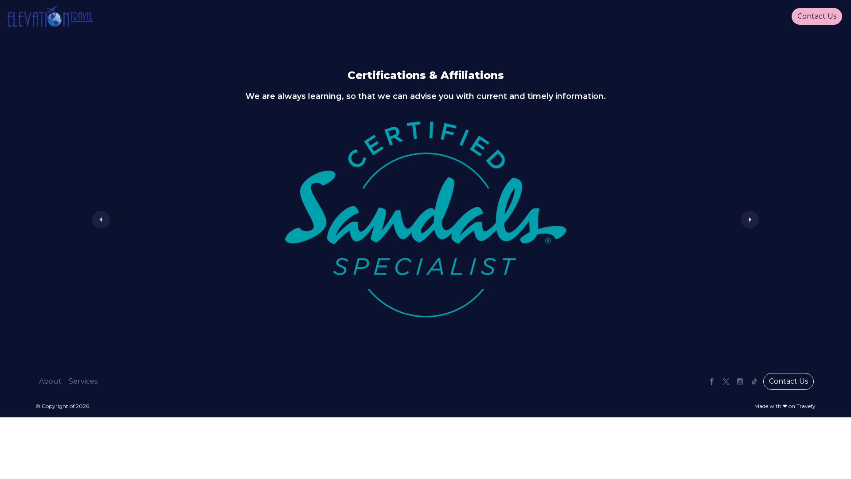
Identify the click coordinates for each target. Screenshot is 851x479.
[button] (50, 381)
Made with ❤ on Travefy (785, 406)
